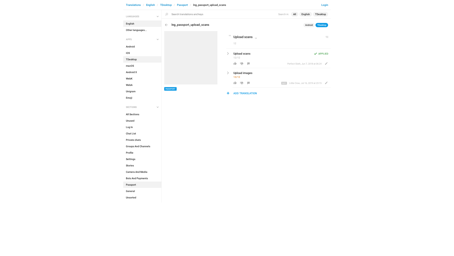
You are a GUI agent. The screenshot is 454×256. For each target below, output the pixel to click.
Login (324, 5)
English (150, 5)
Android (309, 25)
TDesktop (166, 5)
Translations (133, 5)
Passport (182, 5)
